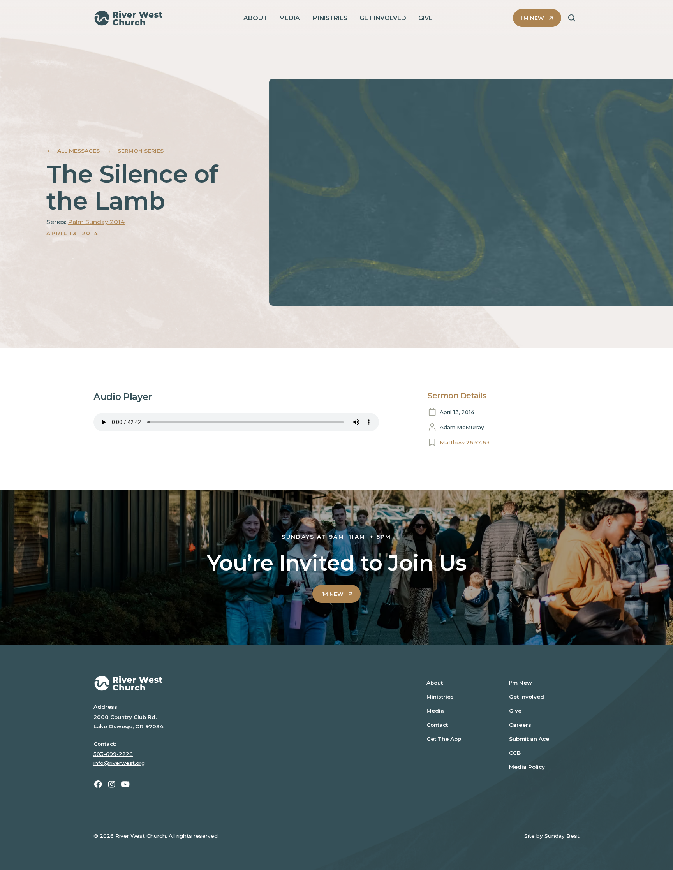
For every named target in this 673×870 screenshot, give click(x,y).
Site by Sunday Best (552, 836)
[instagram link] (111, 784)
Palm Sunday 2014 (96, 221)
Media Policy (527, 767)
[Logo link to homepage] (128, 18)
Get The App (443, 739)
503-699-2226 (113, 754)
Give (515, 711)
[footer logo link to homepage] (246, 683)
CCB (515, 753)
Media (435, 711)
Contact (437, 725)
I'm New (520, 683)
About (434, 683)
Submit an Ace (529, 739)
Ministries (440, 697)
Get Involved (526, 697)
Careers (520, 725)
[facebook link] (97, 784)
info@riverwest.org (119, 763)
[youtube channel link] (125, 784)
